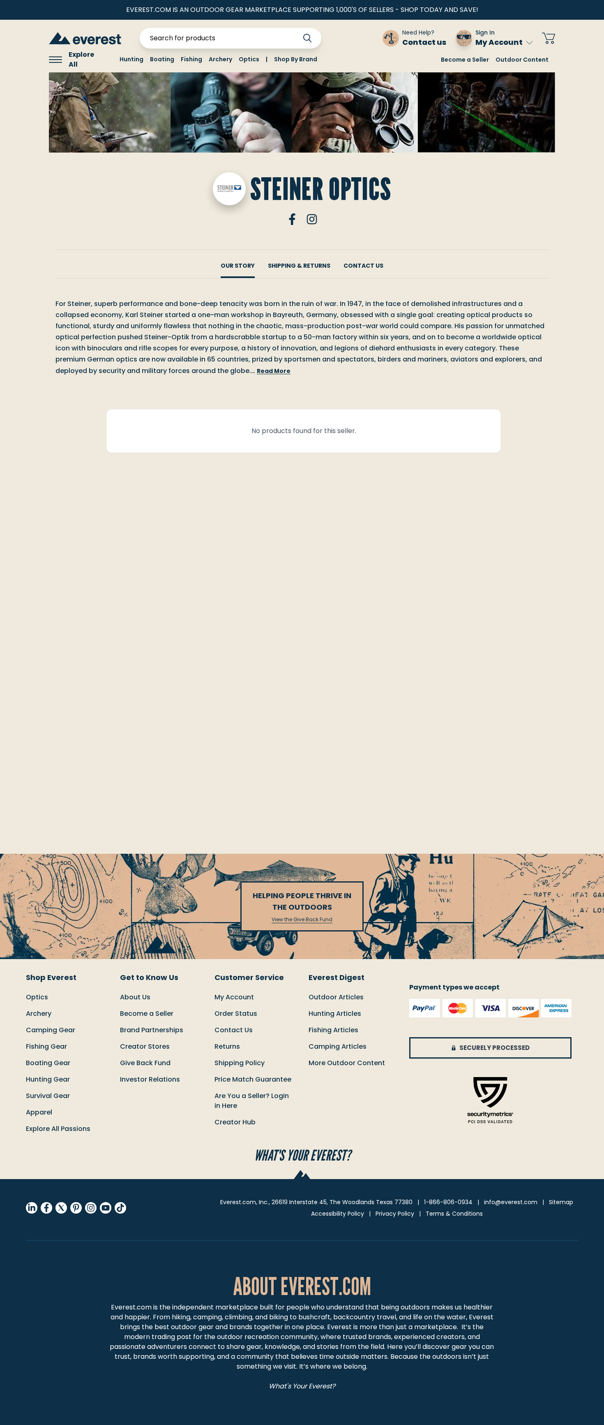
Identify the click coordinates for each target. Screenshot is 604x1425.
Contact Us (363, 266)
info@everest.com (510, 1202)
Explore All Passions (58, 1128)
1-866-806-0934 (448, 1202)
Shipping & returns (299, 266)
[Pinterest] (76, 1208)
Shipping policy (239, 1063)
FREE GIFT (352, 38)
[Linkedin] (31, 1208)
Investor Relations (150, 1079)
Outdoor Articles (336, 997)
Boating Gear (48, 1063)
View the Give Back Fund (302, 919)
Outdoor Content (522, 60)
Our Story (238, 266)
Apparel (39, 1112)
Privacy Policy (395, 1214)
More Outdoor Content (347, 1063)
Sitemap (561, 1202)
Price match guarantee (252, 1079)
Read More (273, 371)
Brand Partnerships (151, 1030)
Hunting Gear (48, 1079)
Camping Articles (338, 1046)
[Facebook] (292, 219)
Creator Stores (145, 1046)
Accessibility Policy (337, 1214)
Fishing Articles (333, 1030)
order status (235, 1013)
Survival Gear (48, 1096)
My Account (499, 42)
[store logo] (85, 38)
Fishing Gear (46, 1046)
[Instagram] (311, 219)
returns (227, 1046)
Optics (37, 997)
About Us (135, 997)
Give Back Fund (145, 1063)
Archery (38, 1013)
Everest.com (131, 1307)
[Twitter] (61, 1208)
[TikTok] (120, 1208)
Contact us (233, 1030)
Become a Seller (465, 60)
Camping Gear (50, 1030)
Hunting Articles (335, 1013)
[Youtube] (105, 1208)
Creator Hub (235, 1122)
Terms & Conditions (454, 1214)
